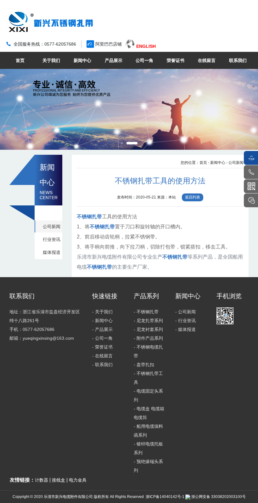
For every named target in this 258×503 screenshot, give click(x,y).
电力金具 (78, 480)
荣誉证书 (175, 60)
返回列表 (192, 197)
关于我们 (51, 60)
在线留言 (207, 60)
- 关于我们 (102, 311)
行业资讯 (51, 239)
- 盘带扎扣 (144, 364)
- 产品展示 (102, 329)
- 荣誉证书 (102, 346)
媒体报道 (51, 252)
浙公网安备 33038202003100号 (218, 497)
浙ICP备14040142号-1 (165, 497)
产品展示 (113, 60)
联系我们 (238, 60)
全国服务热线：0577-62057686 (45, 44)
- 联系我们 (102, 364)
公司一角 (144, 60)
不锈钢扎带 (89, 216)
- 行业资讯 (185, 320)
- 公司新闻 (235, 162)
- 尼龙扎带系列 (148, 320)
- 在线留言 (102, 355)
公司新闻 (51, 226)
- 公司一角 (102, 338)
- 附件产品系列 (148, 338)
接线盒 (58, 480)
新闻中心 (82, 60)
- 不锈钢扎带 (146, 311)
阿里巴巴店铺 (108, 44)
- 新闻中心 (216, 162)
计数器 (41, 480)
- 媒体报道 (185, 329)
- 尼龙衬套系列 (148, 329)
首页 (20, 60)
